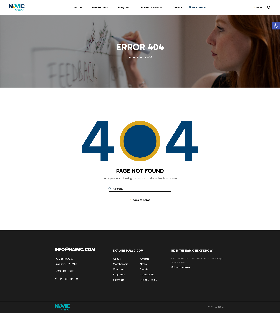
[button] (276, 25)
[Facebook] (56, 279)
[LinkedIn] (61, 279)
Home (131, 57)
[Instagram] (66, 279)
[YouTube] (77, 279)
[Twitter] (71, 279)
